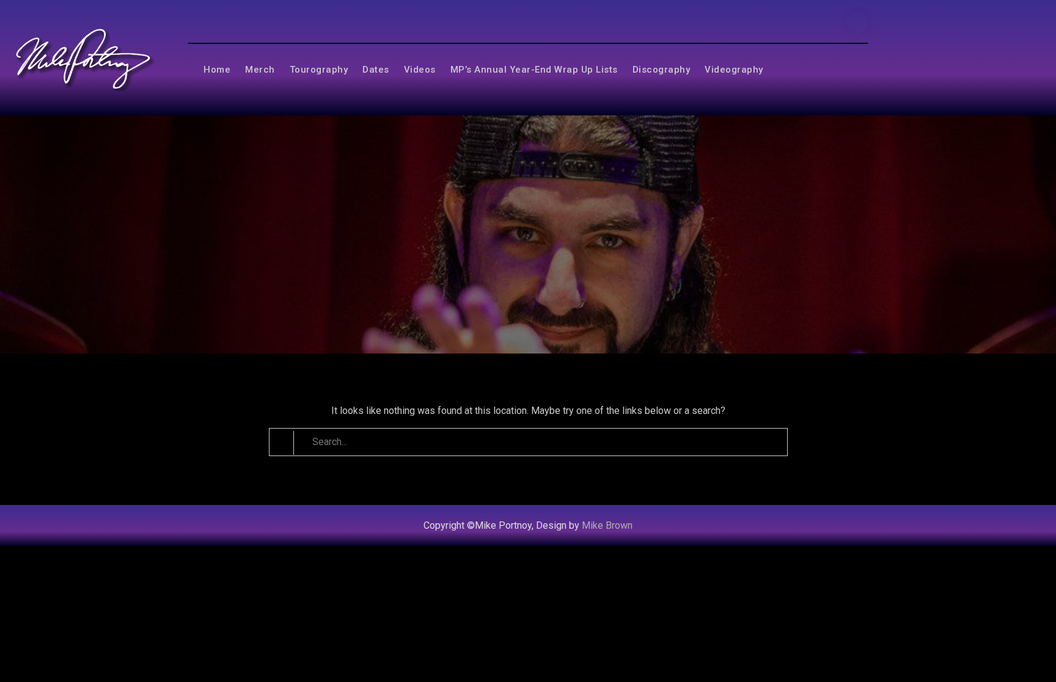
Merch (260, 69)
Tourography (319, 69)
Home (217, 69)
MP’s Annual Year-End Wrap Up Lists (534, 69)
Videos (420, 69)
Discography (661, 69)
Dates (375, 69)
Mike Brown (607, 525)
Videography (734, 69)
